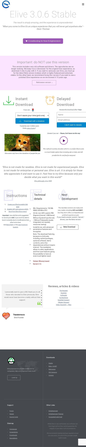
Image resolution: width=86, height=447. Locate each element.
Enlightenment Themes (56, 414)
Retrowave (52, 369)
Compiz (51, 375)
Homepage (13, 429)
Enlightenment (53, 411)
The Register (64, 290)
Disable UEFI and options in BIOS (17, 209)
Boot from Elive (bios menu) (18, 211)
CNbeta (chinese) (63, 302)
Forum (12, 411)
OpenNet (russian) (64, 300)
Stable (51, 363)
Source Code (14, 417)
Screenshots (14, 432)
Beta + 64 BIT (53, 366)
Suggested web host (55, 417)
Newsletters (13, 438)
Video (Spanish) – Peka (63, 305)
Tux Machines (63, 298)
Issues (12, 414)
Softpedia (63, 295)
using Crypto (31, 128)
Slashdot (64, 293)
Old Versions (53, 372)
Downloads (13, 435)
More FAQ (9, 225)
